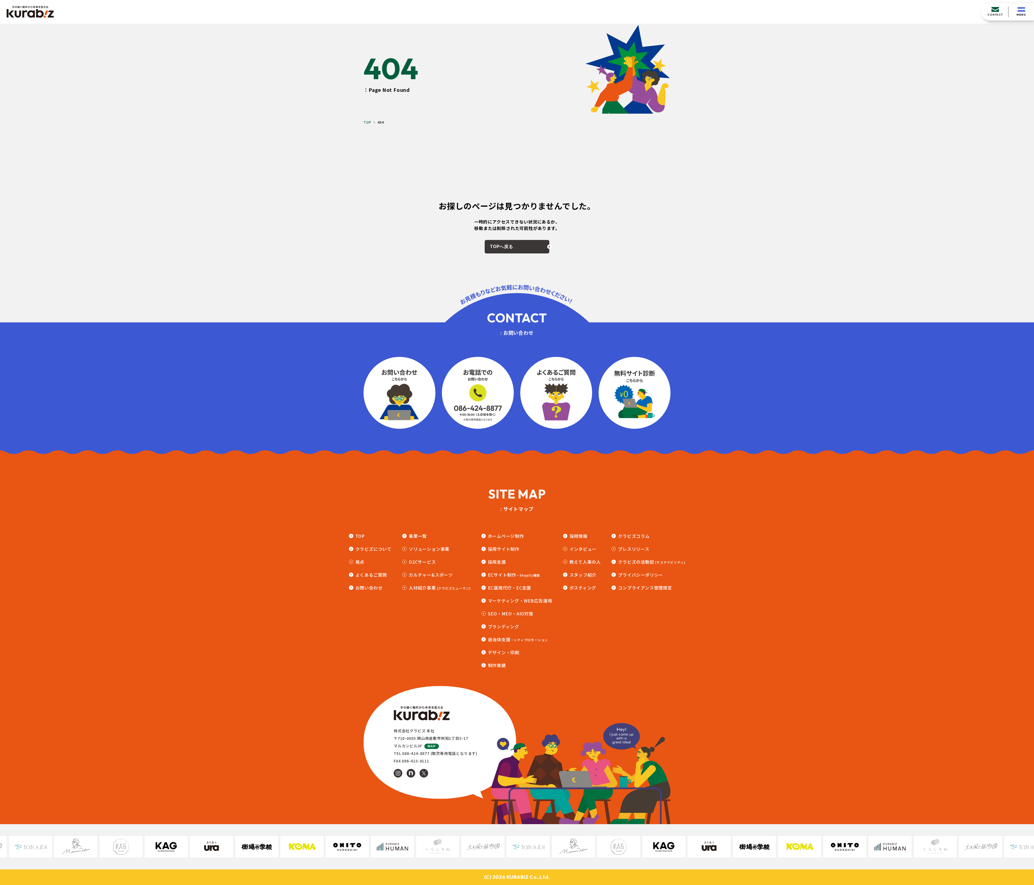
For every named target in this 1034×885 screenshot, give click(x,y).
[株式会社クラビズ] (30, 12)
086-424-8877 (415, 753)
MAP (431, 746)
